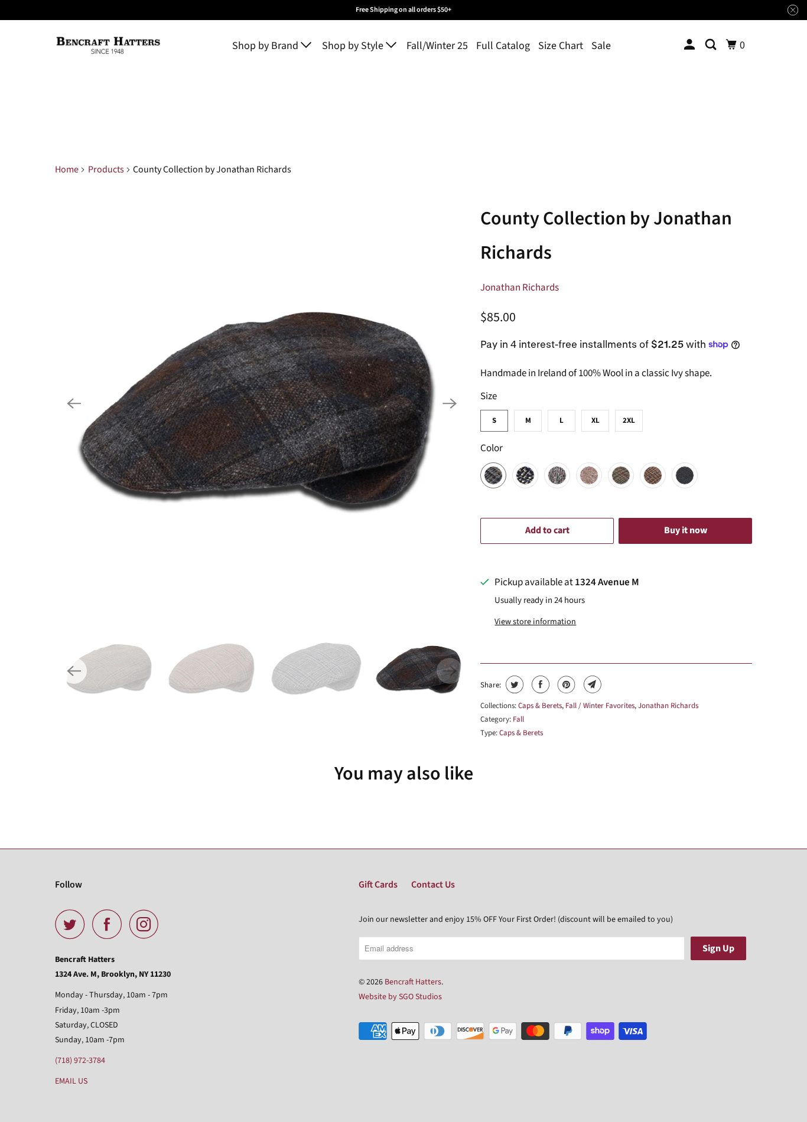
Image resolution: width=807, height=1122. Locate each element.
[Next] (450, 403)
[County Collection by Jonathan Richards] (262, 403)
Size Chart (560, 45)
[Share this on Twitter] (513, 684)
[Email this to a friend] (591, 684)
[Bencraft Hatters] (108, 45)
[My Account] (690, 45)
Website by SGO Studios (400, 997)
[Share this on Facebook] (539, 684)
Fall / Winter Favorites (599, 705)
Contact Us (433, 884)
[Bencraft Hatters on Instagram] (147, 924)
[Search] (712, 45)
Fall (518, 719)
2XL (629, 420)
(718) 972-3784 (80, 1060)
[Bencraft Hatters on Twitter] (72, 924)
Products (106, 169)
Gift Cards (378, 884)
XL (595, 420)
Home (67, 169)
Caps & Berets (540, 705)
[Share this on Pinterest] (565, 684)
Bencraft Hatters (413, 982)
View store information (535, 622)
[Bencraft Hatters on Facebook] (110, 924)
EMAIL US (71, 1081)
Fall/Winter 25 (437, 45)
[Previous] (74, 403)
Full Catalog (503, 45)
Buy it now (685, 530)
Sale (601, 45)
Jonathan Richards (519, 287)
